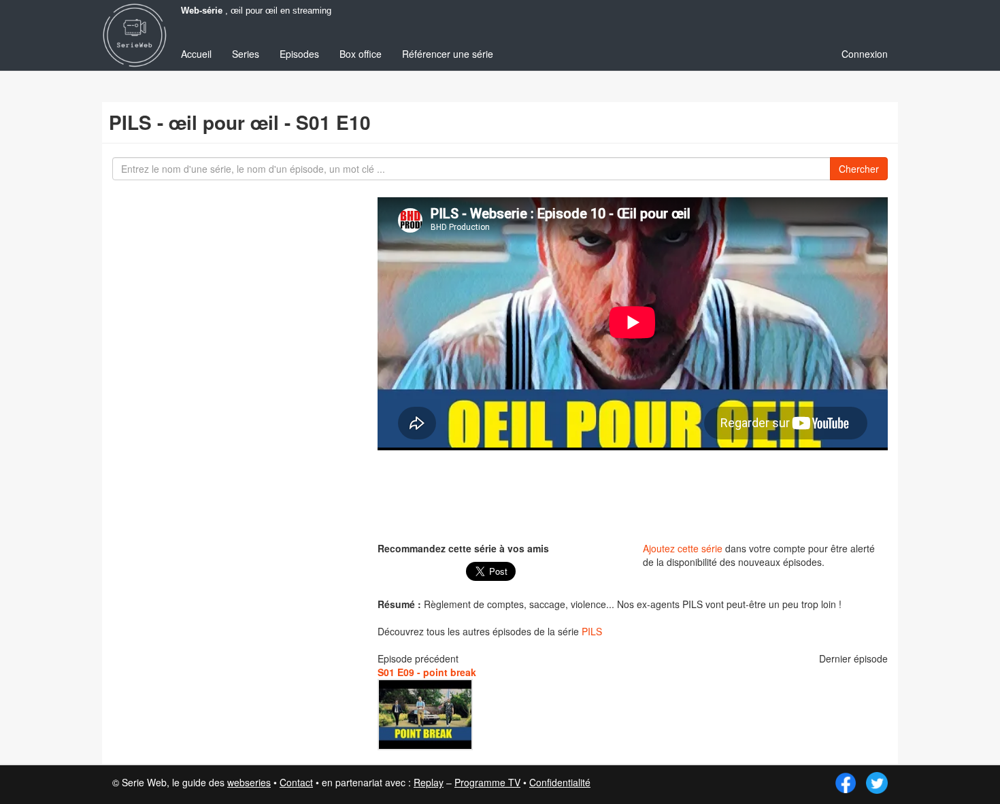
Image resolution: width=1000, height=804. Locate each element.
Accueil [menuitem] (196, 54)
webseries (249, 782)
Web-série (201, 11)
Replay (429, 782)
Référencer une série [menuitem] (447, 54)
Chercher (859, 168)
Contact (296, 782)
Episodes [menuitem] (299, 54)
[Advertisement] (632, 494)
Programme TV (487, 782)
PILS (592, 631)
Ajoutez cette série (682, 548)
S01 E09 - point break (427, 672)
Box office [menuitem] (360, 54)
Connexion (864, 54)
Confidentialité (559, 782)
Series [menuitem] (245, 54)
